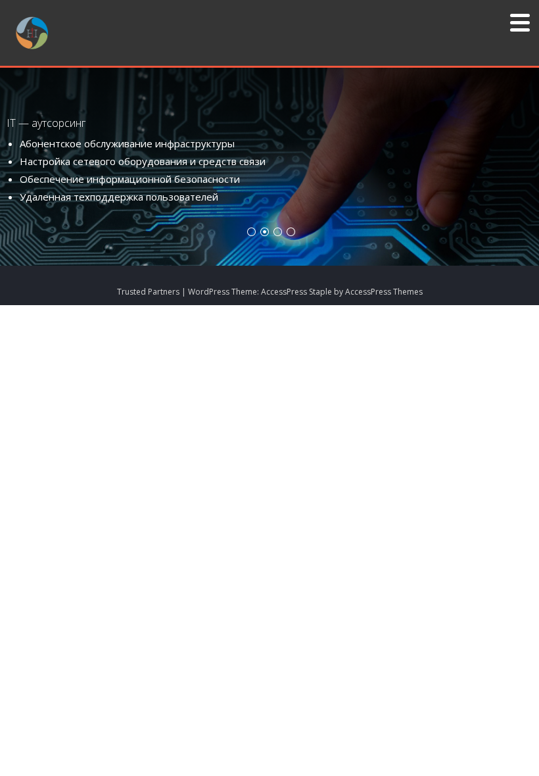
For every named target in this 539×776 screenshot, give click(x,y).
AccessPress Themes (384, 291)
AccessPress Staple (296, 291)
